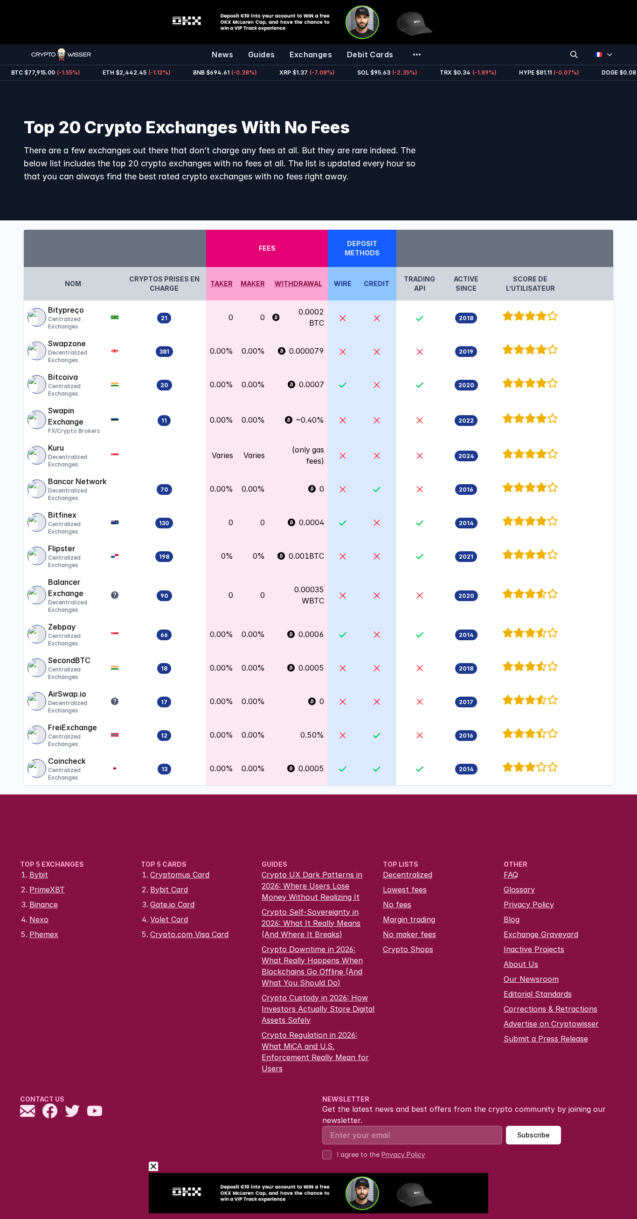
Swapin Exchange (65, 416)
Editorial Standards (538, 994)
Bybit (38, 874)
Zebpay (62, 626)
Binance (43, 904)
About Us (521, 964)
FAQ (511, 874)
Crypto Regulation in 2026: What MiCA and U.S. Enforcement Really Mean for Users (315, 1051)
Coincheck (67, 761)
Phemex (43, 934)
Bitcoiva (63, 377)
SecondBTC (69, 660)
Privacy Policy (529, 904)
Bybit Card (169, 889)
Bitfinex (62, 515)
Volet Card (169, 919)
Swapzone (67, 343)
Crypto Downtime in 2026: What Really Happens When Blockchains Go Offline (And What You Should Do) (312, 966)
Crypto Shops (408, 949)
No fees (397, 904)
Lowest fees (405, 889)
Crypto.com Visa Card (189, 934)
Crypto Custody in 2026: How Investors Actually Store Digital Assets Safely (318, 1009)
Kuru (56, 447)
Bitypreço (66, 310)
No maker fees (409, 934)
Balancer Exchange (65, 587)
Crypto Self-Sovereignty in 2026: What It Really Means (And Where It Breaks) (311, 923)
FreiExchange (72, 727)
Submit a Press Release (546, 1038)
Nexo (38, 919)
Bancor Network (77, 481)
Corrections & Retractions (550, 1009)
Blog (511, 919)
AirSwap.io (67, 694)
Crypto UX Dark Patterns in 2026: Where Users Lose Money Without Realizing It (312, 886)
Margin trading (409, 919)
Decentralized (407, 874)
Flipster (61, 548)
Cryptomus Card (179, 874)
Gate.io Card (172, 904)
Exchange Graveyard (541, 934)
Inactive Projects (534, 949)
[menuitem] (222, 54)
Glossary (519, 889)
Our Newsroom (531, 979)
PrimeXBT (47, 889)
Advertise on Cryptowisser (551, 1023)
